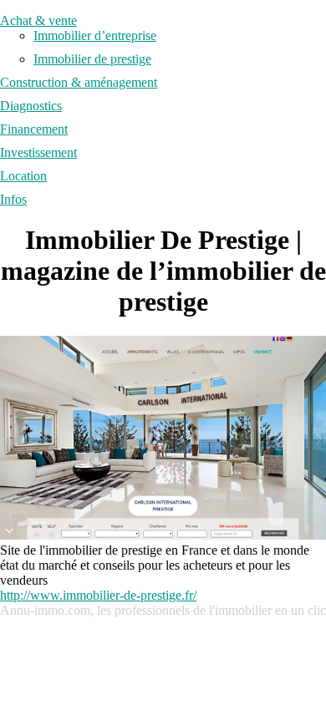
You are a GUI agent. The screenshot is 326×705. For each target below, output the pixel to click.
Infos (13, 199)
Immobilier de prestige (92, 59)
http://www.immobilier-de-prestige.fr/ (98, 595)
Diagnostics (31, 106)
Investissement (38, 152)
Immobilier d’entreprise (94, 35)
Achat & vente (38, 20)
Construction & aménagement (78, 82)
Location (23, 176)
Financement (34, 129)
